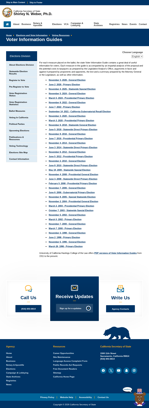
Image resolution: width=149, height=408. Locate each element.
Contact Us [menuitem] (103, 397)
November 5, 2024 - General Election (67, 93)
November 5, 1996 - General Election (67, 242)
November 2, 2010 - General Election (67, 161)
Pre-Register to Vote (19, 87)
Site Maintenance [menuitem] (61, 357)
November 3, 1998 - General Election (67, 233)
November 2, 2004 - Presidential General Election (73, 201)
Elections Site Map (18, 152)
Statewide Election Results (18, 72)
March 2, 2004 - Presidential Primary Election (71, 206)
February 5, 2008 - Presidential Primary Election (73, 183)
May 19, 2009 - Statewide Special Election (70, 170)
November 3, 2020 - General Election (67, 116)
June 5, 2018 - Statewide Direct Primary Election (73, 129)
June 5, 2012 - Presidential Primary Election (71, 156)
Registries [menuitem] (114, 24)
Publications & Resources (16, 138)
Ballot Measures (17, 111)
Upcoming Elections (19, 131)
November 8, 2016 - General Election (67, 134)
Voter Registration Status (18, 94)
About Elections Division (21, 65)
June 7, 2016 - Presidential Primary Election (71, 138)
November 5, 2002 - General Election (67, 215)
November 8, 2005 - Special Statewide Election (72, 197)
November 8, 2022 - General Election (67, 102)
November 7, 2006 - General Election (67, 188)
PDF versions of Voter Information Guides (115, 253)
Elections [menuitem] (57, 24)
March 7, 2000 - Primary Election (65, 228)
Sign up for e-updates (70, 308)
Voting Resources (61, 35)
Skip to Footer (36, 2)
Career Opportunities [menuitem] (63, 353)
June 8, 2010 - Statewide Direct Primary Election (73, 165)
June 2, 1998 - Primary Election (64, 237)
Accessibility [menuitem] (85, 397)
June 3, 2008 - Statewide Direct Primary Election (73, 179)
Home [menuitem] (7, 24)
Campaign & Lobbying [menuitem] (77, 24)
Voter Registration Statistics (18, 103)
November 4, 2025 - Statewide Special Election (72, 89)
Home (9, 35)
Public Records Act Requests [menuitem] (67, 365)
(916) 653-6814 (28, 309)
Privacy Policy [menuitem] (47, 397)
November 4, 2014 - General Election (67, 143)
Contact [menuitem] (143, 24)
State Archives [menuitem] (98, 24)
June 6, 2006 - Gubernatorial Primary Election (72, 192)
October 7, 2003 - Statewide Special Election (71, 210)
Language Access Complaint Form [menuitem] (70, 361)
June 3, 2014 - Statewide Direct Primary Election (73, 147)
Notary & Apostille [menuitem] (37, 24)
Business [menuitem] (26, 24)
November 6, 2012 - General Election (67, 152)
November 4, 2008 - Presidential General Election (73, 174)
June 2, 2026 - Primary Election (64, 84)
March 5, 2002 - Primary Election (65, 219)
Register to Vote (17, 80)
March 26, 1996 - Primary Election (66, 246)
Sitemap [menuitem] (57, 373)
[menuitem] (9, 353)
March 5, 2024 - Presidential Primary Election (71, 98)
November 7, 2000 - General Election (67, 224)
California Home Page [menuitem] (63, 377)
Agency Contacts (120, 309)
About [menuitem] (16, 24)
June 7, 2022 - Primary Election (64, 107)
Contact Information (19, 159)
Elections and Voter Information (32, 35)
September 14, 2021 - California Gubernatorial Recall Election (80, 111)
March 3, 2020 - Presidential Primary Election (71, 120)
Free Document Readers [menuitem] (65, 369)
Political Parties (17, 124)
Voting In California (18, 117)
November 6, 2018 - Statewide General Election (72, 125)
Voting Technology (18, 146)
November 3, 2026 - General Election (67, 80)
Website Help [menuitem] (66, 397)
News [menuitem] (124, 24)
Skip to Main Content (15, 2)
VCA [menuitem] (66, 24)
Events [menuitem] (133, 24)
